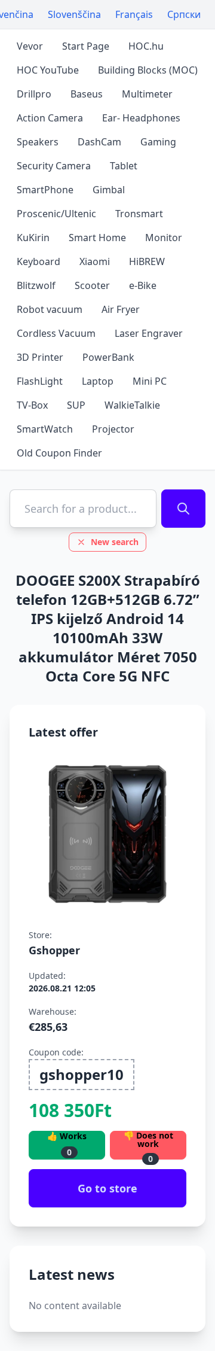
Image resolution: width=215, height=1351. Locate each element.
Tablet (123, 165)
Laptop (97, 381)
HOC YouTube (48, 70)
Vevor (30, 46)
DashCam (99, 141)
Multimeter (147, 94)
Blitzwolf (36, 285)
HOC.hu (146, 46)
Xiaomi (94, 261)
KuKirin (33, 237)
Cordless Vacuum (56, 333)
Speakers (38, 141)
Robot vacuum (49, 309)
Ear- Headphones (141, 117)
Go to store (107, 1188)
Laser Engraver (149, 333)
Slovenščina (74, 14)
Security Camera (54, 165)
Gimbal (109, 189)
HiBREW (147, 261)
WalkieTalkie (132, 405)
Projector (113, 429)
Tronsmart (139, 213)
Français (134, 14)
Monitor (163, 237)
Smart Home (97, 237)
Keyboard (38, 261)
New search (115, 541)
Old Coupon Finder (59, 453)
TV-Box (32, 405)
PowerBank (108, 357)
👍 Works (67, 1144)
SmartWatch (45, 429)
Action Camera (50, 117)
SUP (76, 405)
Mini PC (150, 381)
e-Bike (142, 285)
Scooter (92, 285)
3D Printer (40, 357)
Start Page (85, 46)
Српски (184, 14)
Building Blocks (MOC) (148, 70)
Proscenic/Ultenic (56, 213)
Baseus (86, 94)
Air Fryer (121, 309)
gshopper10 (81, 1074)
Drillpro (34, 94)
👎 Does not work (148, 1145)
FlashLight (40, 381)
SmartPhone (45, 189)
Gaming (158, 141)
